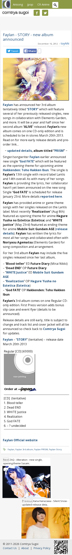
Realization (15, 281)
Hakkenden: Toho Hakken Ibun (26, 170)
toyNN (65, 43)
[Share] (26, 51)
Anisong (18, 4)
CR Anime (43, 4)
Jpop (30, 4)
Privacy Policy (41, 548)
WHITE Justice (16, 272)
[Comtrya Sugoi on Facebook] (37, 13)
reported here (51, 197)
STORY (32, 109)
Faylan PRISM (41, 449)
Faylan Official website (20, 440)
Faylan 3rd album (24, 449)
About (25, 548)
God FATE (27, 161)
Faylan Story (55, 449)
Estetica (23, 286)
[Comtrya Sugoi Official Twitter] (45, 13)
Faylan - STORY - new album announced (28, 37)
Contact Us (10, 548)
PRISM (59, 151)
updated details (19, 151)
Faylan (35, 157)
